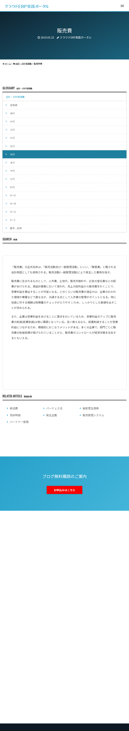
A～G (13, 195)
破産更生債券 (91, 408)
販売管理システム (93, 415)
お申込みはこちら (64, 490)
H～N (13, 203)
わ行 (12, 187)
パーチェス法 (54, 408)
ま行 (12, 162)
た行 (12, 138)
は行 (12, 154)
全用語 (13, 105)
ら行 (12, 179)
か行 (12, 121)
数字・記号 (16, 228)
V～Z (12, 220)
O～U (13, 211)
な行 (12, 146)
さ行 (12, 129)
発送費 (14, 408)
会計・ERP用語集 (15, 96)
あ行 (12, 113)
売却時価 (15, 415)
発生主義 (51, 415)
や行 (12, 170)
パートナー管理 (19, 422)
